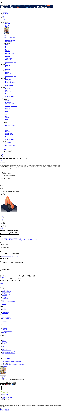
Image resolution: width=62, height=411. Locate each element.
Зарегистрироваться (5, 9)
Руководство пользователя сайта (6, 350)
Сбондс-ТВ (3, 17)
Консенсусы (4, 11)
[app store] (3, 384)
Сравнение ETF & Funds (8, 71)
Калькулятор (4, 357)
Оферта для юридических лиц (6, 353)
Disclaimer (3, 398)
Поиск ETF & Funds (5, 336)
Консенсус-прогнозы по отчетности (10, 123)
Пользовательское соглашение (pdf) (7, 397)
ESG (6, 46)
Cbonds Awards (7, 51)
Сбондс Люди (4, 19)
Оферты (6, 90)
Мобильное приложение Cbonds (6, 318)
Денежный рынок (4, 311)
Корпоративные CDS (8, 81)
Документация (7, 144)
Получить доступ (2, 195)
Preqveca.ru (3, 381)
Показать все (2, 228)
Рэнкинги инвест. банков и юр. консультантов (12, 49)
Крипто (3, 16)
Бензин (6, 116)
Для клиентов (4, 346)
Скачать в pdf (12, 352)
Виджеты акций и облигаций (9, 134)
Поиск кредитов (7, 65)
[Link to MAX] (2, 389)
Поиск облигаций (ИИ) (5, 12)
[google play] (8, 384)
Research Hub (4, 340)
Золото (3, 15)
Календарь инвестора (8, 93)
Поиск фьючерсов (8, 79)
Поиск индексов (7, 100)
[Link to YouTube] (2, 387)
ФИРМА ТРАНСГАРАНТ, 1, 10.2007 (6, 256)
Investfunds (3, 378)
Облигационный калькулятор (9, 132)
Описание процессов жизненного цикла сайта (8, 351)
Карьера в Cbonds (4, 349)
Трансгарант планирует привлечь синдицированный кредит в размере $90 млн (14, 240)
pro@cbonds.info (2, 376)
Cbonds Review (4, 341)
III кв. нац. (2, 285)
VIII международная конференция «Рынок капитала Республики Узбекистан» (13, 364)
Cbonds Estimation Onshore (6, 294)
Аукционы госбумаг (8, 91)
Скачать (1, 160)
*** (2, 216)
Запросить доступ (6, 152)
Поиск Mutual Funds (8, 73)
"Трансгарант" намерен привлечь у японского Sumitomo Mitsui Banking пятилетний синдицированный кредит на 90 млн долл (21, 239)
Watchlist (6, 130)
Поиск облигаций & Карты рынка (10, 40)
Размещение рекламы (5, 394)
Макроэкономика (7, 109)
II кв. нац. (1, 283)
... (2, 156)
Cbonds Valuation (4, 295)
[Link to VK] (2, 388)
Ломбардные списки (8, 48)
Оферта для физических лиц (6, 352)
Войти (1, 9)
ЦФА (3, 14)
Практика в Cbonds (5, 348)
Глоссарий (6, 26)
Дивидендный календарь (9, 58)
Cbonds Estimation (4, 293)
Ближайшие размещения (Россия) (10, 42)
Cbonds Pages (7, 50)
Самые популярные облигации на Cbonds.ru (8, 301)
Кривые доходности (5, 13)
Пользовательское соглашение (6, 396)
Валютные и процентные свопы (10, 82)
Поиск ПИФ (7, 72)
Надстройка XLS (7, 131)
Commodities (7, 117)
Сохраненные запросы (8, 133)
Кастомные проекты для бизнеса (10, 145)
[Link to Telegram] (2, 386)
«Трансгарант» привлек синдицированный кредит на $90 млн (12, 238)
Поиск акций (7, 57)
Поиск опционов (7, 80)
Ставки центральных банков (9, 103)
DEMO (5, 149)
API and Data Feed (8, 142)
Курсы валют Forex (8, 102)
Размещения (7, 89)
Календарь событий (8, 88)
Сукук (6, 47)
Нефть (6, 115)
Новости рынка (7, 23)
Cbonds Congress (10, 359)
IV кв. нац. (2, 286)
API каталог (7, 143)
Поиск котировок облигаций (6, 292)
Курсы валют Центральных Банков (10, 101)
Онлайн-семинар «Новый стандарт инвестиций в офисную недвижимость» (13, 362)
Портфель (6, 129)
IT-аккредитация (4, 354)
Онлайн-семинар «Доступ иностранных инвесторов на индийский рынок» (13, 361)
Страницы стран (7, 108)
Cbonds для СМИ (7, 25)
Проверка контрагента (8, 136)
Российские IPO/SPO (8, 59)
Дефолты (3, 308)
